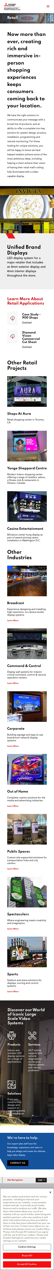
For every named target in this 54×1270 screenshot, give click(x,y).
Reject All (27, 1256)
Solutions (14, 1093)
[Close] (50, 1192)
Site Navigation (15, 1180)
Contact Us (17, 1163)
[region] (27, 1229)
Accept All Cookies (27, 1264)
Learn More (13, 621)
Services (34, 1044)
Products (14, 1044)
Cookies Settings (27, 1247)
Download (27, 322)
